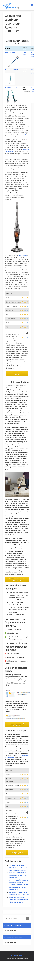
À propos (14, 955)
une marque (23, 255)
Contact (20, 955)
